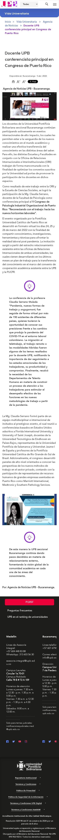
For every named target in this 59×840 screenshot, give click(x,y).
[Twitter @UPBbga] (50, 742)
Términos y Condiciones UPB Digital (26, 803)
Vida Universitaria (27, 22)
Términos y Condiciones (25, 784)
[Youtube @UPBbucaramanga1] (56, 742)
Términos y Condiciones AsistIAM (25, 809)
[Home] (9, 4)
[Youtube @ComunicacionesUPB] (20, 742)
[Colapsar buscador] (46, 4)
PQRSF (30, 602)
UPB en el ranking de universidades (27, 617)
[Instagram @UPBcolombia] (26, 742)
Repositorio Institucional (26, 778)
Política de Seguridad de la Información (25, 797)
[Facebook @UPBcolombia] (7, 742)
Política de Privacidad (25, 790)
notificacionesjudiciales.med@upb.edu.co (20, 728)
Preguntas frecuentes (19, 610)
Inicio (8, 22)
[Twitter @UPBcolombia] (13, 742)
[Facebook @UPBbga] (43, 742)
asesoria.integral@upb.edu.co (20, 662)
